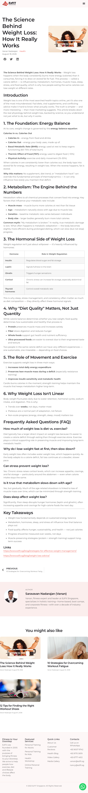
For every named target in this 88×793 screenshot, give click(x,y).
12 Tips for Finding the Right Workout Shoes (17, 707)
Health (22, 51)
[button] (84, 3)
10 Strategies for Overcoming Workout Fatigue (65, 664)
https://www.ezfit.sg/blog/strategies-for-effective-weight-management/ (40, 551)
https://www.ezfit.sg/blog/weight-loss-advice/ (26, 555)
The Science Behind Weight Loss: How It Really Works (17, 664)
